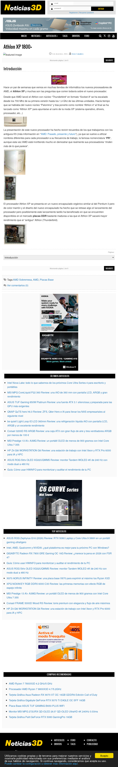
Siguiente (109, 60)
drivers (58, 744)
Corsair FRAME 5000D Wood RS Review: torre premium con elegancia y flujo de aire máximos (58, 603)
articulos (59, 740)
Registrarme (73, 13)
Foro (86, 36)
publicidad (92, 744)
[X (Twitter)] (104, 36)
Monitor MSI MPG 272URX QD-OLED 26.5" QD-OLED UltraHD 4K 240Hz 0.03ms (53, 711)
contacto (92, 740)
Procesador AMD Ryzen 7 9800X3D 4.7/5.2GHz (35, 689)
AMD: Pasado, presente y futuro (58, 134)
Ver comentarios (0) (17, 285)
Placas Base (47, 279)
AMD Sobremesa (22, 279)
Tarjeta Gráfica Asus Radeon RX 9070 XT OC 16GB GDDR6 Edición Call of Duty (53, 694)
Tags (65, 36)
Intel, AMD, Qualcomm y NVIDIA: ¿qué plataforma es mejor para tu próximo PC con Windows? (58, 547)
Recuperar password (86, 13)
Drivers (76, 36)
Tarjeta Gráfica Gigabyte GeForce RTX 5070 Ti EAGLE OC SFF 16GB (47, 700)
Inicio (25, 36)
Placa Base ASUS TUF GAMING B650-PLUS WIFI (36, 706)
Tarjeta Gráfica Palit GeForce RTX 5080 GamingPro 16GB (40, 717)
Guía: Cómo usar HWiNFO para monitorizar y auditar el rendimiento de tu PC (49, 469)
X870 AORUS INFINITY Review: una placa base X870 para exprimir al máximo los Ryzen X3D (58, 578)
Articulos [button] (51, 36)
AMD (36, 279)
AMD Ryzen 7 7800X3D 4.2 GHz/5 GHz (30, 683)
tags (73, 744)
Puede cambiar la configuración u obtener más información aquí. (42, 763)
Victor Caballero (77, 54)
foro (73, 740)
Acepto (104, 755)
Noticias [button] (35, 36)
